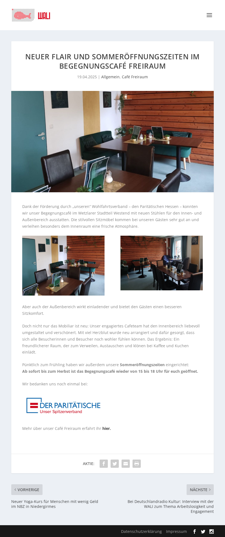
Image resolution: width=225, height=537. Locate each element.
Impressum (176, 531)
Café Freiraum (135, 76)
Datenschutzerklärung (141, 531)
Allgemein (110, 76)
